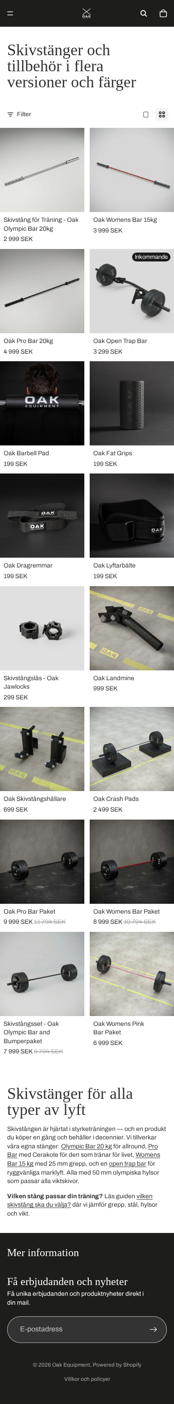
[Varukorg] (163, 13)
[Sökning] (143, 13)
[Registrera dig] (153, 1329)
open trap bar (127, 1163)
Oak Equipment (71, 1365)
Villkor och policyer (87, 1379)
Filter (24, 114)
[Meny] (10, 13)
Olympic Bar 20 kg (86, 1146)
